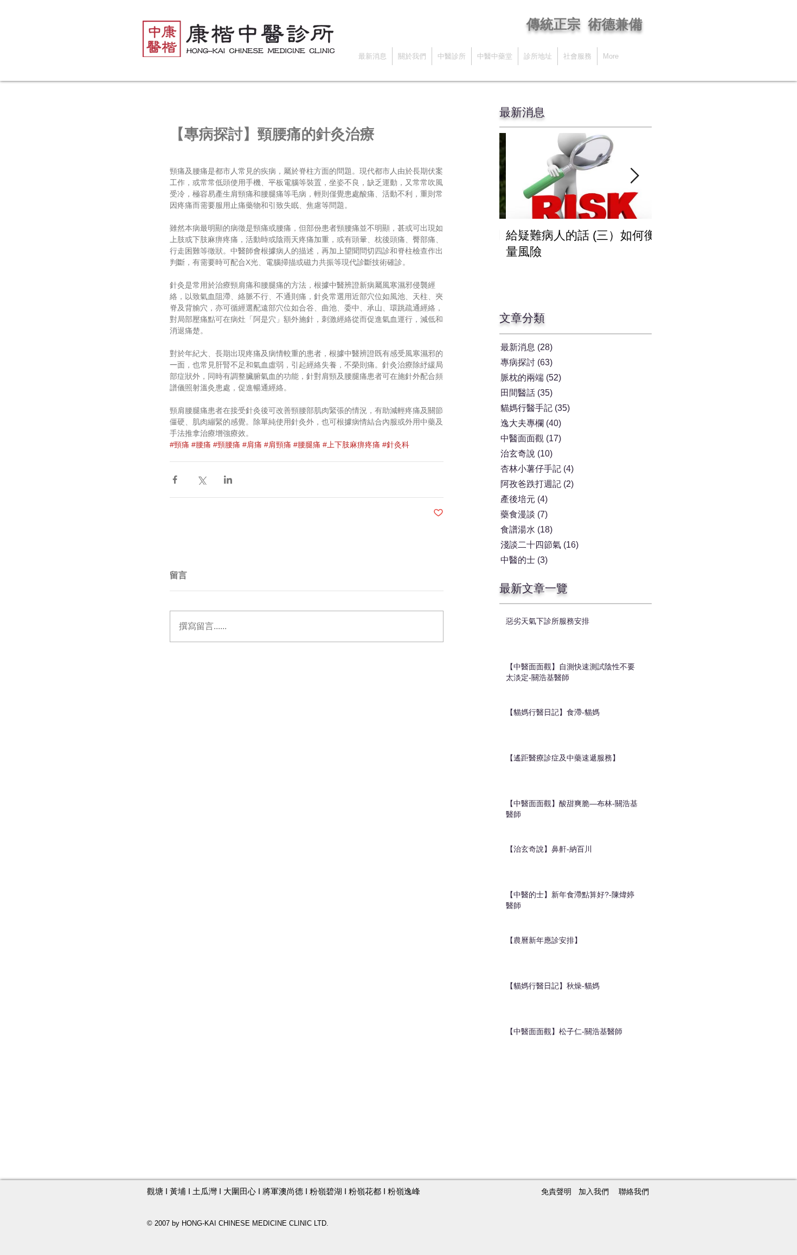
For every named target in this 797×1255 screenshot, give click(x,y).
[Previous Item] (517, 176)
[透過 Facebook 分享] (175, 479)
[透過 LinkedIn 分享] (228, 479)
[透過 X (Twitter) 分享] (201, 479)
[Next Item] (634, 176)
